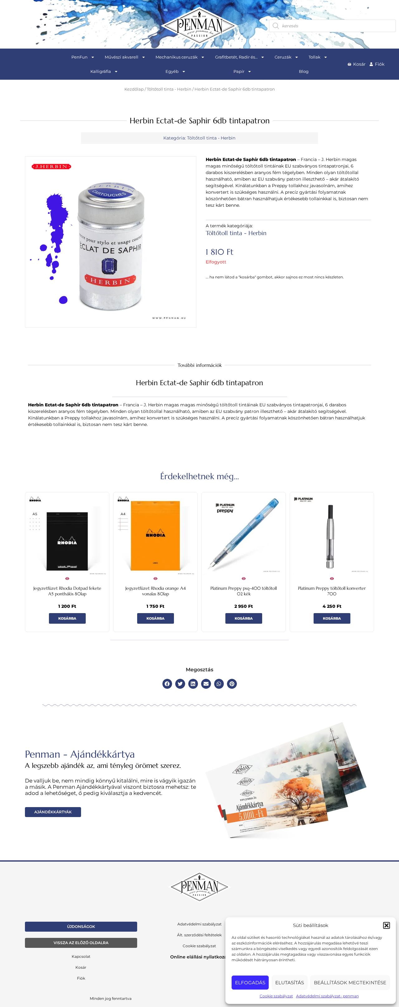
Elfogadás (250, 983)
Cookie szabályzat (276, 996)
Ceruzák (283, 56)
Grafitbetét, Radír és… (236, 56)
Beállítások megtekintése (350, 983)
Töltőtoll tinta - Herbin (169, 89)
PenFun (79, 56)
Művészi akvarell (121, 56)
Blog (304, 71)
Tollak (314, 56)
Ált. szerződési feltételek (199, 935)
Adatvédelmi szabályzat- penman (327, 996)
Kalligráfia (100, 71)
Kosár (80, 967)
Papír (238, 71)
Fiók (81, 978)
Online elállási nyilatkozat (199, 957)
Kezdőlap (134, 89)
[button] (386, 925)
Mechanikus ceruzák (177, 56)
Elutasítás (289, 983)
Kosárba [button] (67, 618)
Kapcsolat (81, 956)
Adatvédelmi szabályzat (199, 924)
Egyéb (172, 71)
